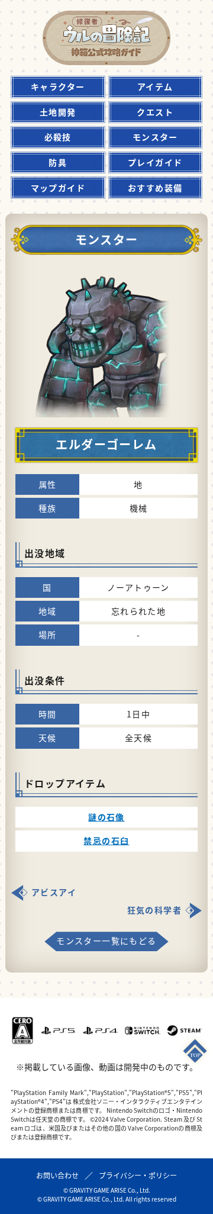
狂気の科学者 (154, 910)
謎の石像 (106, 817)
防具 (58, 162)
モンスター (155, 137)
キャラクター (58, 86)
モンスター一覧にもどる (106, 940)
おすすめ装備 (155, 188)
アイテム (155, 86)
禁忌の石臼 (106, 840)
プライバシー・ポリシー (138, 1175)
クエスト (155, 112)
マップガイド (58, 188)
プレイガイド (155, 162)
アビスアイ (53, 892)
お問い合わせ (57, 1175)
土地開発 (58, 112)
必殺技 (58, 137)
